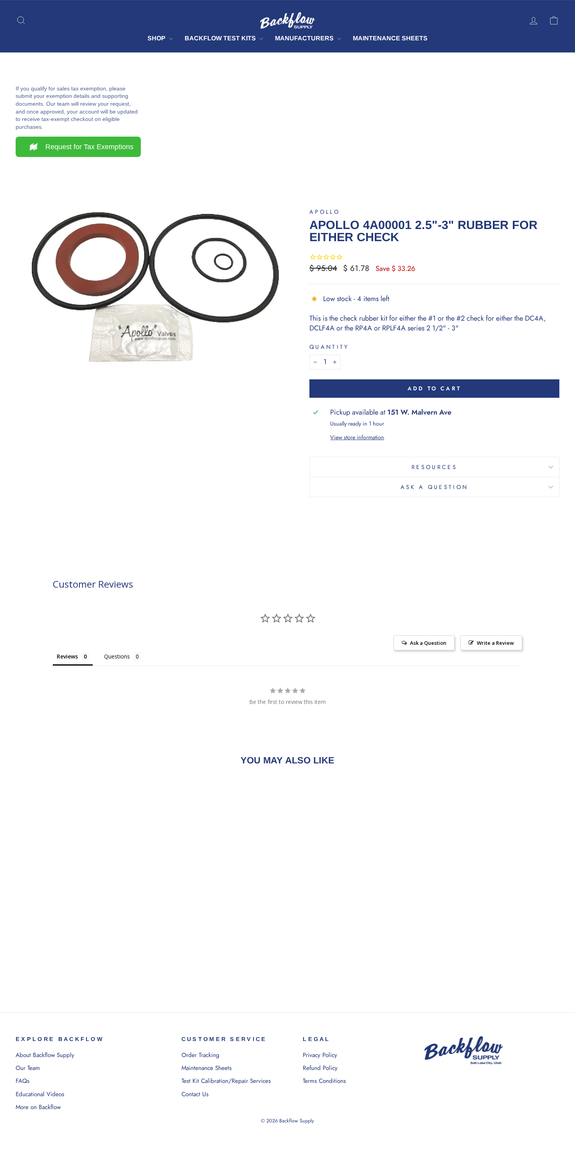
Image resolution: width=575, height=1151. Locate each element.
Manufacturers (305, 38)
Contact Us (194, 1094)
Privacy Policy (320, 1055)
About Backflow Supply (45, 1055)
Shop (157, 38)
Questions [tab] (117, 656)
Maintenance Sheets (390, 38)
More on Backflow (38, 1107)
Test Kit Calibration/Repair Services (226, 1081)
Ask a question (434, 487)
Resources (434, 467)
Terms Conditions (324, 1081)
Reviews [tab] (67, 656)
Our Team (28, 1068)
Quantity (329, 347)
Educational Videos (40, 1094)
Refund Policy (320, 1068)
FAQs (22, 1081)
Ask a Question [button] (428, 642)
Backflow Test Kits (221, 38)
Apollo (324, 212)
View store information (357, 437)
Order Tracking (200, 1055)
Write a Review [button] (495, 642)
